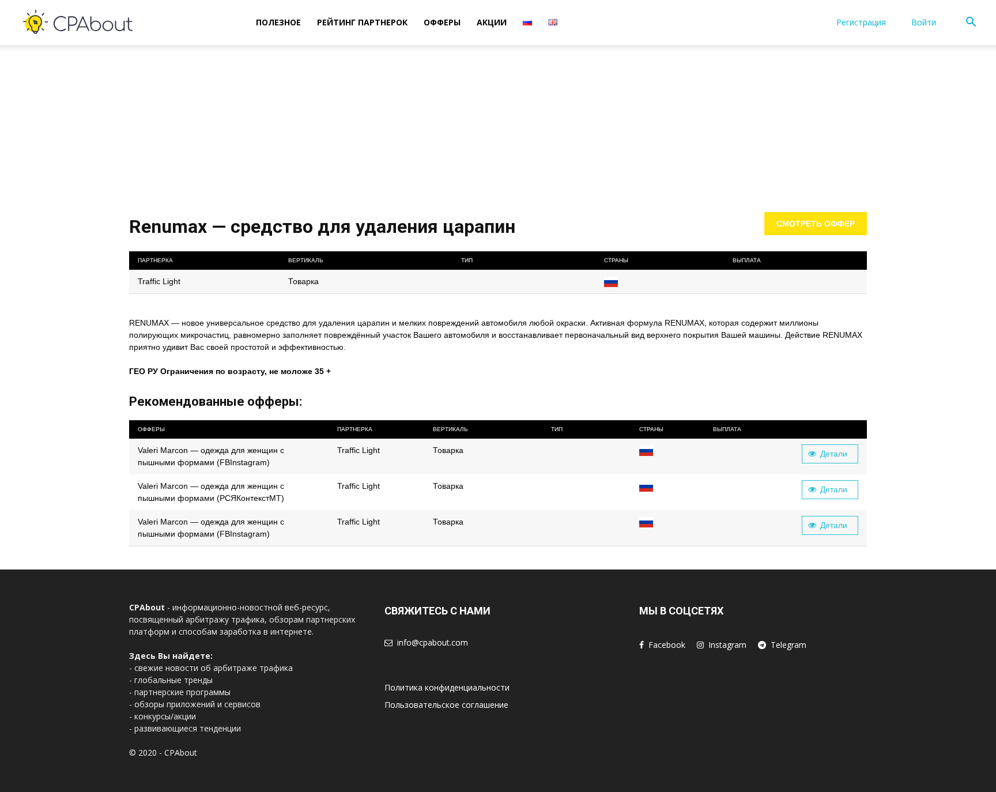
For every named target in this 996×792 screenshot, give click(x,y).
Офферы (442, 22)
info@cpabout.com (432, 642)
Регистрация (861, 22)
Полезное (278, 22)
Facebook (666, 644)
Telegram (788, 644)
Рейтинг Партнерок (362, 22)
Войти (923, 22)
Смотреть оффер (815, 223)
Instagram (727, 644)
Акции (492, 22)
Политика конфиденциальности (447, 687)
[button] (970, 23)
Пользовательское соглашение (446, 704)
